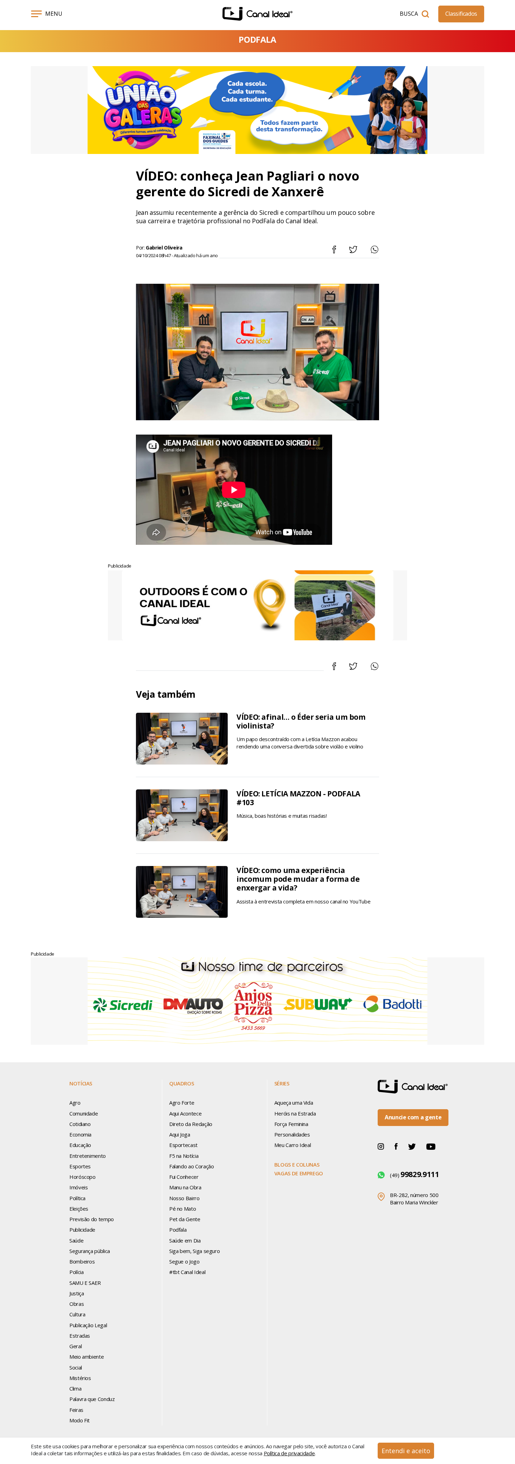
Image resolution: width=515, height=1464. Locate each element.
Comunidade (83, 1113)
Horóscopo (82, 1176)
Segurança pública (89, 1250)
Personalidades (292, 1134)
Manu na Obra (185, 1187)
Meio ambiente (86, 1356)
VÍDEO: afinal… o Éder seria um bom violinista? (301, 721)
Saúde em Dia (185, 1240)
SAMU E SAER (85, 1282)
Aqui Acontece (185, 1113)
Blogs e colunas (297, 1164)
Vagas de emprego (298, 1173)
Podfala (177, 1229)
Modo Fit (79, 1420)
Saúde (76, 1240)
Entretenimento (87, 1155)
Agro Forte (181, 1102)
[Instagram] (381, 1146)
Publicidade (82, 1229)
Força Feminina (291, 1123)
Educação (80, 1144)
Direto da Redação (190, 1123)
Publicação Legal (88, 1325)
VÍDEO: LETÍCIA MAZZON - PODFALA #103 (298, 798)
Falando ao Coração (191, 1166)
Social (75, 1367)
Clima (75, 1388)
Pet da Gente (184, 1219)
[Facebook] (396, 1146)
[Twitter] (412, 1146)
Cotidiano (80, 1123)
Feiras (76, 1409)
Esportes (80, 1166)
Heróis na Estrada (295, 1113)
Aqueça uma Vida (293, 1102)
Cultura (77, 1314)
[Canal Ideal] (257, 14)
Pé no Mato (182, 1208)
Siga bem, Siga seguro (194, 1250)
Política (77, 1198)
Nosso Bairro (184, 1198)
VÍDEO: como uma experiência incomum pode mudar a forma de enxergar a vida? (298, 879)
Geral (75, 1346)
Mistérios (80, 1377)
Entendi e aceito (406, 1451)
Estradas (79, 1335)
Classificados (461, 13)
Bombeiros (82, 1261)
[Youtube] (430, 1146)
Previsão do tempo (91, 1219)
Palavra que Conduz (92, 1398)
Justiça (76, 1293)
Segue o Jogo (184, 1261)
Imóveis (78, 1187)
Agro (75, 1102)
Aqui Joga (179, 1134)
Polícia (76, 1271)
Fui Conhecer (184, 1176)
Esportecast (183, 1144)
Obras (76, 1303)
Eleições (78, 1208)
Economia (80, 1134)
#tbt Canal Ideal (187, 1271)
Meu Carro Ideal (292, 1144)
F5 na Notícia (183, 1155)
